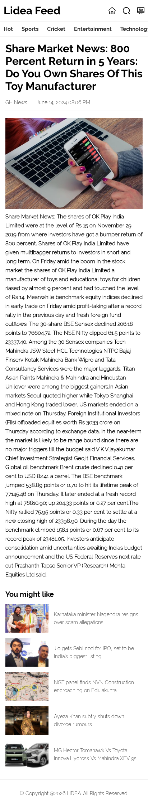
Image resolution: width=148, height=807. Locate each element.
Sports (30, 29)
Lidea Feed (32, 10)
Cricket (56, 29)
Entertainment (93, 29)
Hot (8, 29)
